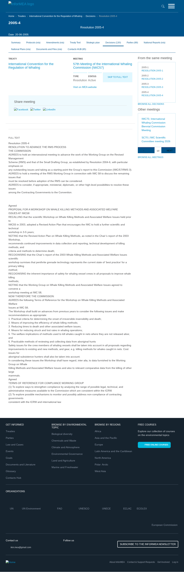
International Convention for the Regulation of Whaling (55, 16)
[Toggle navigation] (171, 6)
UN (12, 508)
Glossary (11, 471)
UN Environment (31, 508)
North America (103, 457)
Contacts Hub (13, 477)
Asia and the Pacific (106, 437)
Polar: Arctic (101, 464)
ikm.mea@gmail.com (21, 547)
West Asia (100, 471)
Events (9, 451)
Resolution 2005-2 (152, 79)
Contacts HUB (77, 49)
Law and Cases (14, 444)
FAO (60, 508)
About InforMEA (117, 562)
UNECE (106, 508)
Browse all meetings (150, 157)
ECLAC (127, 508)
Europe (99, 444)
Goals (9, 457)
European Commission (165, 524)
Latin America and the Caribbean (113, 451)
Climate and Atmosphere (66, 447)
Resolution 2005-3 (152, 87)
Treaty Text (75, 42)
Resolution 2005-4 (152, 95)
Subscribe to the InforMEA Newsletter (148, 544)
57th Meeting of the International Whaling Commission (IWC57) (102, 65)
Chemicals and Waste (64, 440)
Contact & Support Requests (141, 562)
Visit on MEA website (85, 87)
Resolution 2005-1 (152, 70)
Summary (15, 42)
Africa (98, 431)
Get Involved (163, 562)
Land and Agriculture (63, 460)
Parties (132, 42)
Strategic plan (93, 42)
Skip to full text (118, 77)
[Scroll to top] (174, 562)
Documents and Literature (20, 464)
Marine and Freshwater (65, 467)
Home (11, 16)
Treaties (22, 16)
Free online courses (156, 445)
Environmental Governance (67, 453)
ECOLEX (142, 508)
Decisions (90, 16)
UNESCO (84, 508)
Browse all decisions (151, 104)
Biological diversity (62, 434)
